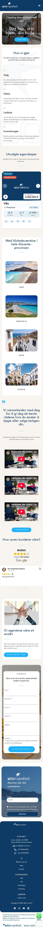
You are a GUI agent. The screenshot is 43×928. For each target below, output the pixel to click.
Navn (6, 690)
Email (9, 796)
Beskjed (7, 725)
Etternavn (8, 699)
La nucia (21, 389)
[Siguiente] (38, 186)
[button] (39, 5)
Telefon (7, 716)
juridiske (7, 738)
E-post (6, 707)
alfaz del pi (21, 321)
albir (21, 287)
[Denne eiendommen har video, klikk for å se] (5, 197)
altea (21, 355)
